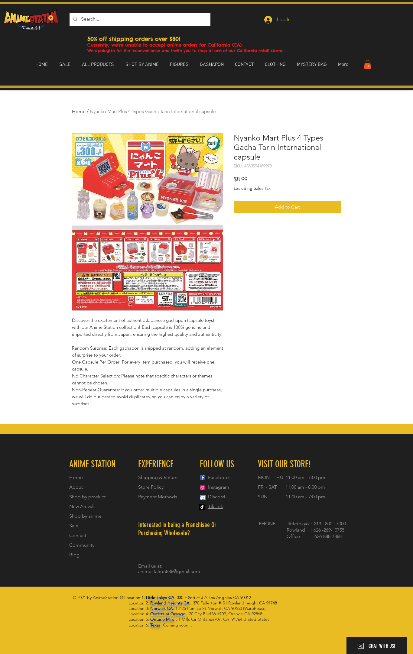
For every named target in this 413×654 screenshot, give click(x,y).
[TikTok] (202, 507)
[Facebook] (202, 477)
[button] (367, 64)
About (76, 487)
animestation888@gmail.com (169, 571)
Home (79, 111)
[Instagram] (202, 487)
